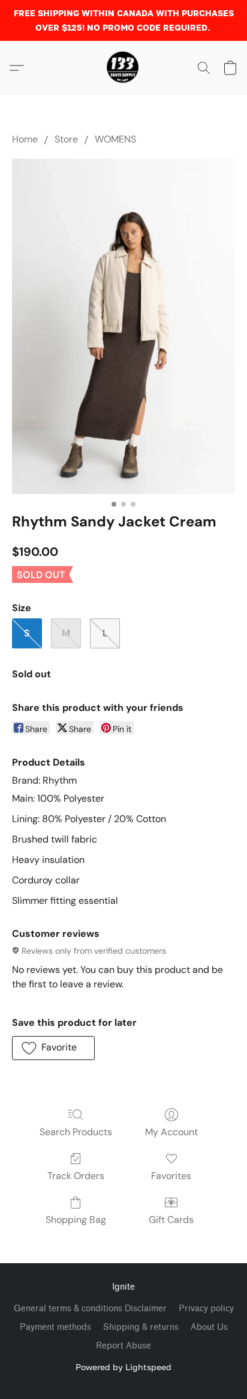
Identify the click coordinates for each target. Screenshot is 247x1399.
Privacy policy (206, 1308)
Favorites (171, 1175)
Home (25, 139)
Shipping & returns (141, 1327)
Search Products (76, 1132)
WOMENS (115, 139)
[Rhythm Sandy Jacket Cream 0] (123, 326)
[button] (123, 68)
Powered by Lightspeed (123, 1367)
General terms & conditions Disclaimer (90, 1308)
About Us (209, 1327)
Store (66, 139)
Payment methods (55, 1327)
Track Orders (75, 1175)
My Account (171, 1132)
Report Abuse (123, 1346)
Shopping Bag (76, 1219)
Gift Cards (171, 1219)
